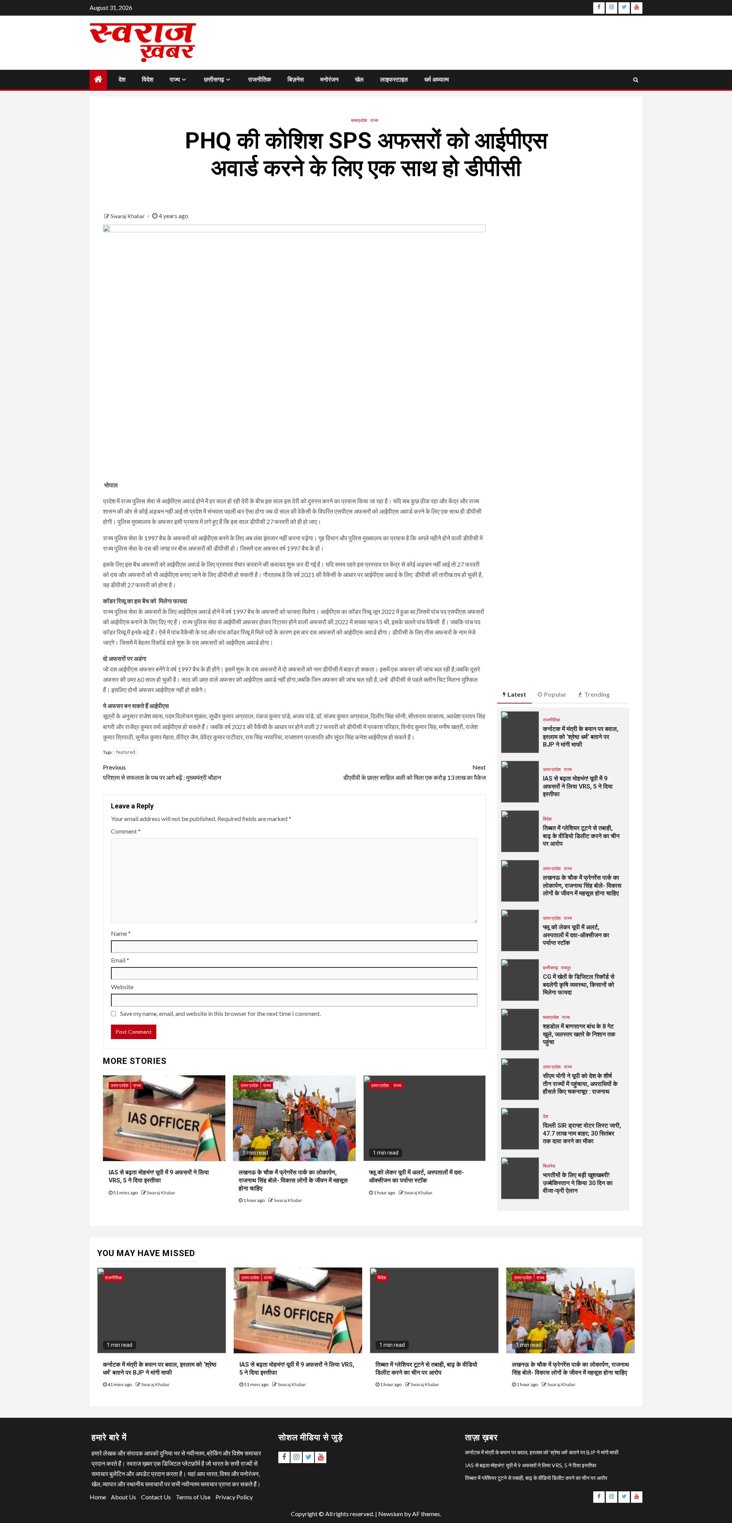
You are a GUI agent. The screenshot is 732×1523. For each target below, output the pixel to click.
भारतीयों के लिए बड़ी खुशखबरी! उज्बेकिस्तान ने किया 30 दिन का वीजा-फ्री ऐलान (578, 1183)
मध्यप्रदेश (359, 120)
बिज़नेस (295, 79)
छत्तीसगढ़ (214, 79)
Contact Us (156, 1497)
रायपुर (566, 967)
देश (122, 79)
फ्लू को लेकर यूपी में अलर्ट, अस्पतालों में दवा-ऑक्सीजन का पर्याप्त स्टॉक (576, 935)
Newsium (390, 1513)
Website (122, 986)
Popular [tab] (555, 694)
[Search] (635, 79)
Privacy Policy (234, 1497)
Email (120, 960)
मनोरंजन (329, 79)
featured (125, 752)
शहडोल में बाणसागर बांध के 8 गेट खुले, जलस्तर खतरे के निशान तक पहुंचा (579, 1034)
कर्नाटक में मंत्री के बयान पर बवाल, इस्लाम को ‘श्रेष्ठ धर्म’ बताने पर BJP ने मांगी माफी (580, 737)
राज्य (175, 79)
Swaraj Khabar (128, 216)
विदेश (147, 79)
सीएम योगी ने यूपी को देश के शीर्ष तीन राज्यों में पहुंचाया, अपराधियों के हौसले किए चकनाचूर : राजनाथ (580, 1084)
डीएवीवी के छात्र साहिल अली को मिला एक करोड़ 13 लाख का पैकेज (414, 772)
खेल (359, 79)
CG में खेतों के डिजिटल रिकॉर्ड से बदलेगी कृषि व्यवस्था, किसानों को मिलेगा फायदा (579, 984)
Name (121, 933)
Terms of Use (193, 1497)
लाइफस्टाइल (394, 79)
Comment (126, 831)
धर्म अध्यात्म (436, 79)
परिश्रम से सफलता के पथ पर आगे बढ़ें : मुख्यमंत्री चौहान (162, 772)
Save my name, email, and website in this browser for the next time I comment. (220, 1013)
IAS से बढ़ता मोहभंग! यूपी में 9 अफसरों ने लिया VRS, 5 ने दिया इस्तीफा (578, 786)
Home (98, 1497)
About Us (123, 1497)
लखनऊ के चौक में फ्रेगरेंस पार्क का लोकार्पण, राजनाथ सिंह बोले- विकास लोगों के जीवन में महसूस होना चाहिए (293, 1180)
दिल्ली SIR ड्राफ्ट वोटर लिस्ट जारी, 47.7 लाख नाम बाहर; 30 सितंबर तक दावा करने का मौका (582, 1133)
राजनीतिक (259, 79)
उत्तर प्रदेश (119, 1085)
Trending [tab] (597, 694)
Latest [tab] (516, 694)
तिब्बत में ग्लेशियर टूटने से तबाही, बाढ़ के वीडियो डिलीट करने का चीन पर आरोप (581, 836)
